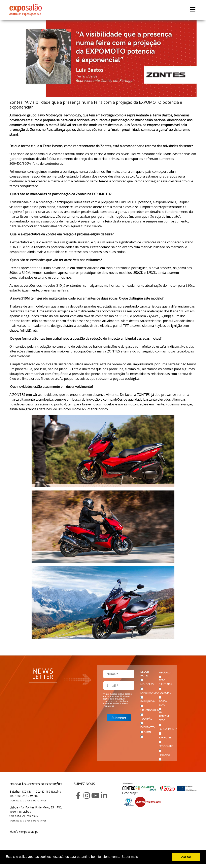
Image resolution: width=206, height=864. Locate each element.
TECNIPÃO (146, 718)
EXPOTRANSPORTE (151, 692)
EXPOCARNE (166, 746)
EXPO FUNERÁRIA (165, 682)
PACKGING (165, 692)
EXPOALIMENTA (168, 729)
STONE (148, 732)
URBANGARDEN (149, 710)
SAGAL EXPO (163, 702)
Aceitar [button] (186, 856)
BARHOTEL (165, 737)
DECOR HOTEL (144, 673)
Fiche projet (130, 793)
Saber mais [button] (130, 856)
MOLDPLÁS (147, 684)
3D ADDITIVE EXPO (164, 716)
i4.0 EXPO (164, 754)
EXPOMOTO (147, 727)
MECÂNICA (165, 672)
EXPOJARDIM (148, 701)
